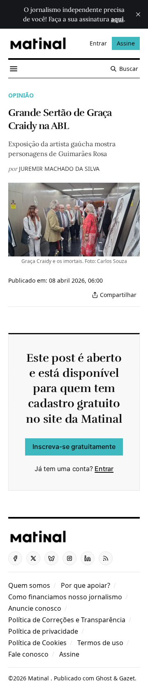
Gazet (127, 678)
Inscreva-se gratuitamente (74, 446)
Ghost (104, 678)
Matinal (39, 678)
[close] (138, 14)
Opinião (21, 95)
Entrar (104, 469)
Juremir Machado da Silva (59, 168)
